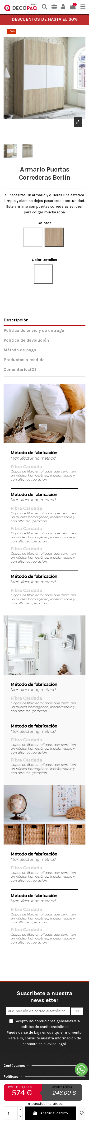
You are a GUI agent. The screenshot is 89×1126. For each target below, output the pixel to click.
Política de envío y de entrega (34, 330)
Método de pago (20, 350)
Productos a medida (24, 359)
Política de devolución (26, 340)
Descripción (16, 320)
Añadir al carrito (54, 1113)
